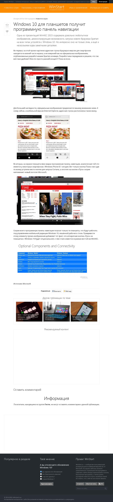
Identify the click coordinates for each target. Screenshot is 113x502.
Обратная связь (91, 484)
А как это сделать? (48, 477)
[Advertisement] (57, 358)
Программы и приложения (33, 7)
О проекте (80, 484)
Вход (93, 1)
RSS (101, 484)
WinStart (56, 7)
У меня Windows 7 (48, 479)
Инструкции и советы (99, 7)
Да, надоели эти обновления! (52, 472)
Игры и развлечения (78, 7)
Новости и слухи (11, 7)
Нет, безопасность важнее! (51, 474)
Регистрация (103, 1)
